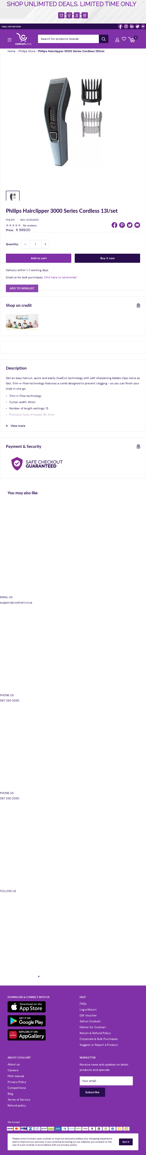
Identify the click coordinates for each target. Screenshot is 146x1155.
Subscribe (73, 596)
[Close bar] (143, 2)
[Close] (117, 546)
